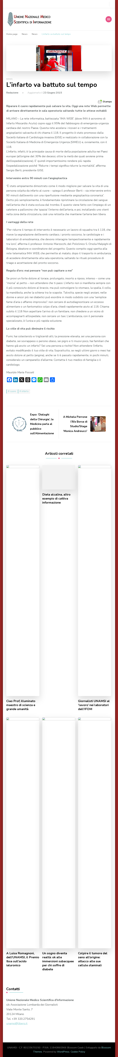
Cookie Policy (78, 1051)
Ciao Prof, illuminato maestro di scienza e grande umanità (20, 705)
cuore (13, 391)
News (9, 79)
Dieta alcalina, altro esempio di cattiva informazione (56, 499)
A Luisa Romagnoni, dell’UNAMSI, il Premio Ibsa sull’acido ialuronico (22, 959)
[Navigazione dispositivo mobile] (109, 19)
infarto (25, 391)
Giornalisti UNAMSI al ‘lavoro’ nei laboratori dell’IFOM (94, 705)
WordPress (63, 1051)
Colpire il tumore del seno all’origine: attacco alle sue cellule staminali (92, 959)
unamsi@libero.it (17, 1023)
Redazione (12, 92)
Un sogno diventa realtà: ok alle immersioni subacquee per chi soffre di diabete (58, 961)
